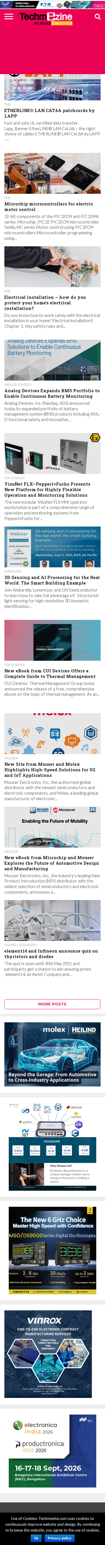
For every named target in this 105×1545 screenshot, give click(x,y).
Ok (36, 1538)
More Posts (52, 1004)
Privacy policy (59, 1538)
